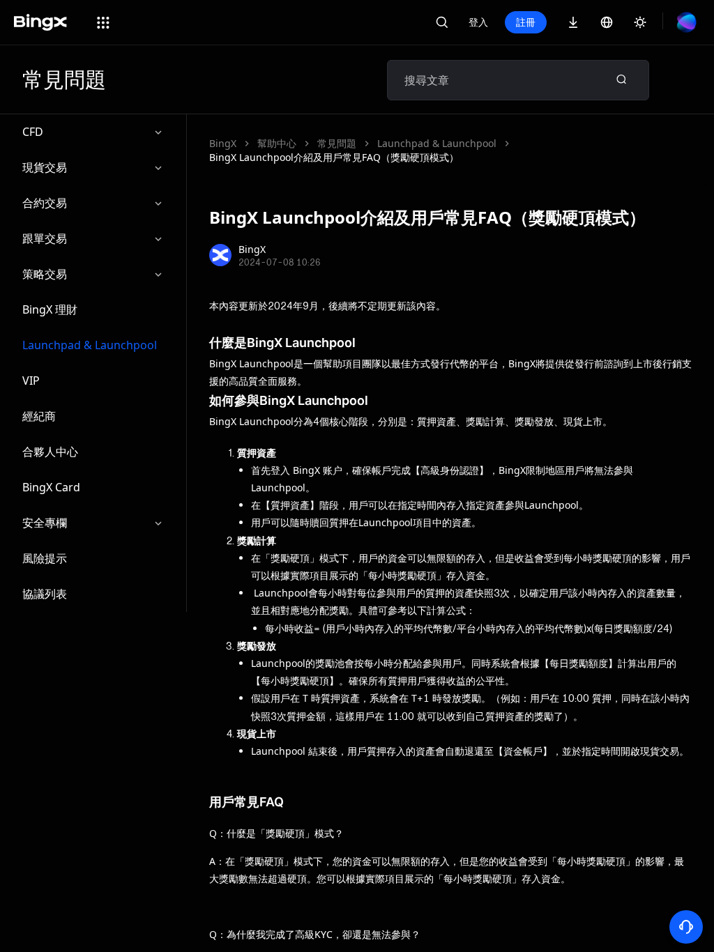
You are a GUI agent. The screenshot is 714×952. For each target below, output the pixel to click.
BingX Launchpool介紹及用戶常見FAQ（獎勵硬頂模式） (334, 157)
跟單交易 (44, 238)
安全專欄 (44, 522)
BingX (222, 143)
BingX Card (51, 487)
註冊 (526, 22)
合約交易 (44, 202)
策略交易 (44, 274)
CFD (32, 131)
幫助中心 (276, 143)
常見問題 (336, 143)
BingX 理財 (49, 309)
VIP (31, 380)
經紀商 (39, 416)
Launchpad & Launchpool (89, 345)
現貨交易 (44, 167)
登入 (478, 22)
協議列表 (44, 593)
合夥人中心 (50, 451)
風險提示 (44, 558)
